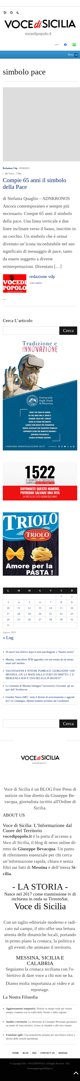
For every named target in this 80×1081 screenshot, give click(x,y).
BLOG (25, 1053)
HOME (15, 1053)
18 (18, 613)
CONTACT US (47, 1053)
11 (18, 608)
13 (40, 608)
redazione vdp (10, 168)
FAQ (34, 1053)
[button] (7, 12)
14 (50, 608)
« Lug (8, 637)
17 (8, 613)
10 (8, 608)
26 (29, 619)
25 (18, 619)
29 (61, 619)
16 (72, 608)
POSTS (39, 283)
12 (29, 608)
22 (61, 613)
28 (50, 619)
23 (72, 613)
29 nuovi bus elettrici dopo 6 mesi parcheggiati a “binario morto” (40, 652)
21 (50, 613)
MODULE (63, 1053)
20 (40, 613)
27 (40, 619)
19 (29, 613)
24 (8, 619)
